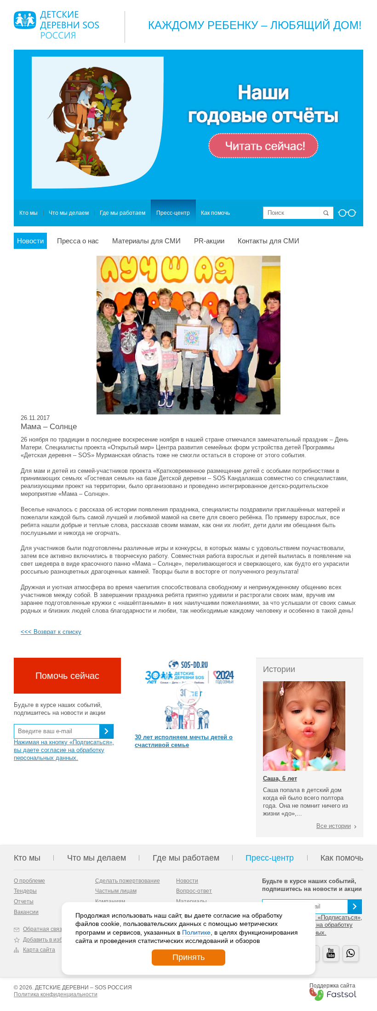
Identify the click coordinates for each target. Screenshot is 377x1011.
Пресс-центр (173, 213)
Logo (56, 25)
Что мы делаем (69, 213)
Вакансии (26, 912)
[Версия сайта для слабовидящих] (347, 216)
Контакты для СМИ (268, 241)
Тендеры (25, 891)
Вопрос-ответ (194, 891)
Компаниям (110, 901)
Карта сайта (39, 950)
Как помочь (215, 213)
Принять (188, 957)
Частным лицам (116, 891)
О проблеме (29, 881)
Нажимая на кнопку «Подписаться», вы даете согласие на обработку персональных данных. (64, 750)
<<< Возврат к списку (51, 631)
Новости (30, 241)
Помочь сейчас (67, 676)
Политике (196, 932)
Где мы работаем (122, 213)
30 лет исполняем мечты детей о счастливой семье (184, 741)
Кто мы (28, 213)
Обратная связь (44, 929)
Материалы (191, 901)
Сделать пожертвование (127, 881)
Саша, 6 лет (280, 778)
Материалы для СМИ (146, 241)
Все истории (333, 825)
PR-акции (209, 241)
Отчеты (24, 901)
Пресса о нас (78, 241)
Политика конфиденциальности (55, 994)
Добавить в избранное (52, 939)
